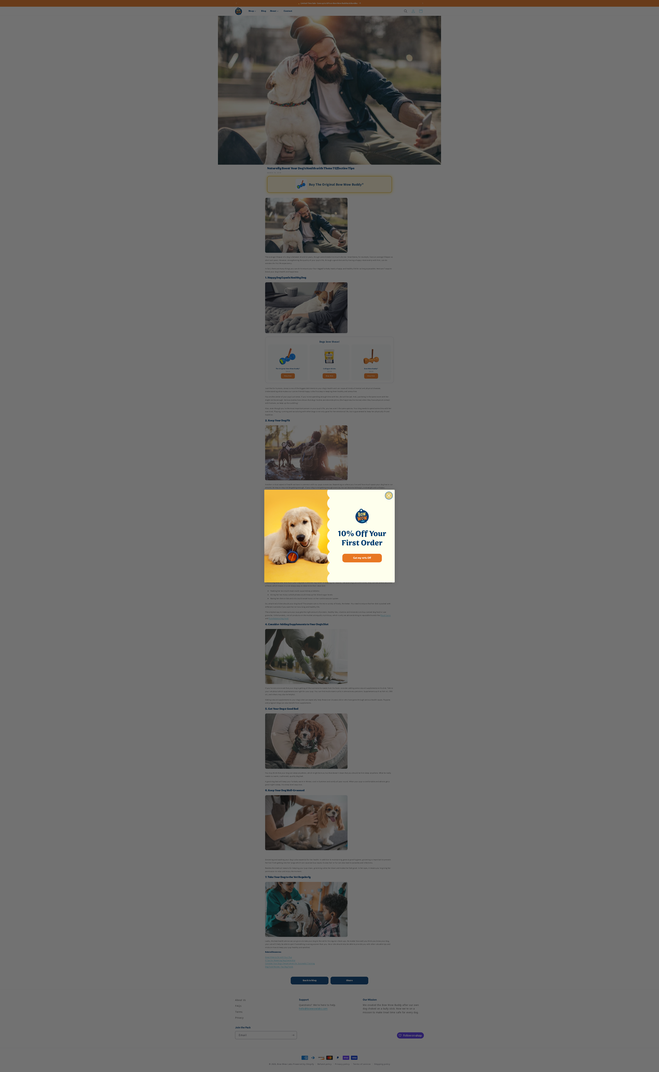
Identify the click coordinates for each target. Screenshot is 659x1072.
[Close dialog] (389, 495)
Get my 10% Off (362, 558)
